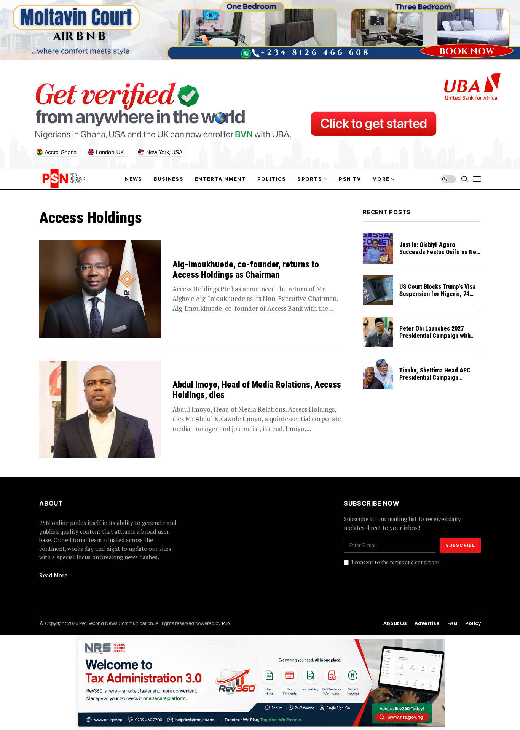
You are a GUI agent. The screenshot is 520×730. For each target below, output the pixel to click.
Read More (53, 575)
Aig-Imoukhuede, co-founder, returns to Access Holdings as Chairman (245, 269)
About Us (395, 623)
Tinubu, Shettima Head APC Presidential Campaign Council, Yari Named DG (435, 377)
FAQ (452, 623)
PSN (226, 623)
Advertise (427, 623)
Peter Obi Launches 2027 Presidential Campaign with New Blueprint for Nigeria (435, 336)
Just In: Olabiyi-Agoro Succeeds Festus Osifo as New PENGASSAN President (439, 252)
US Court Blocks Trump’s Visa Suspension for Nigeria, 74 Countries (437, 294)
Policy (473, 623)
